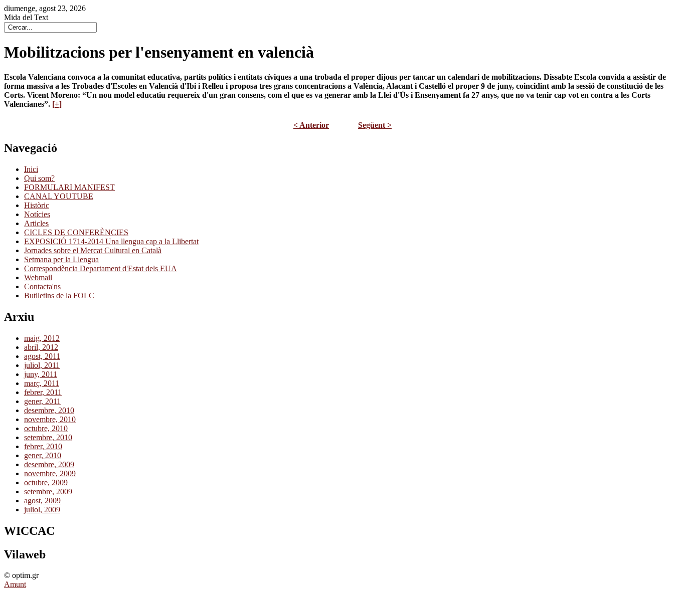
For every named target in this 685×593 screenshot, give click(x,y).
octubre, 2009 (46, 482)
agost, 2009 (42, 500)
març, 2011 (41, 383)
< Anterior (311, 125)
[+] (57, 104)
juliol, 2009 (42, 509)
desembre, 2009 (49, 464)
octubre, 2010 (46, 428)
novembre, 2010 (50, 419)
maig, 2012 (42, 338)
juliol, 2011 (42, 365)
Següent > (375, 125)
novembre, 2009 (50, 473)
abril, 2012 (41, 347)
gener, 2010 (42, 455)
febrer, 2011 (43, 392)
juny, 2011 (40, 374)
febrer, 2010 (43, 446)
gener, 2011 (42, 401)
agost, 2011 (42, 356)
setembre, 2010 (48, 437)
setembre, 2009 (48, 491)
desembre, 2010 (49, 410)
